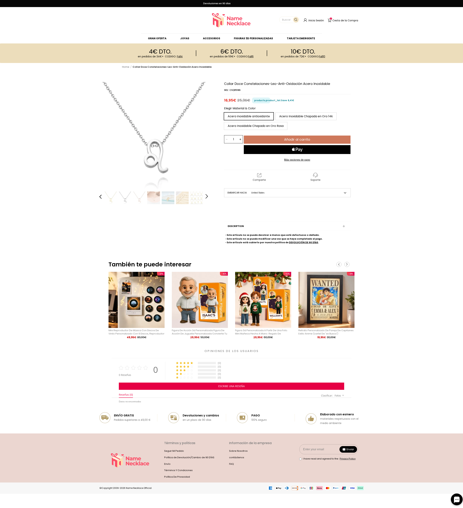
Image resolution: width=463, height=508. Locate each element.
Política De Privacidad (177, 477)
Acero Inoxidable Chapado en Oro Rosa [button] (256, 126)
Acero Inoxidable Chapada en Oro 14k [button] (306, 116)
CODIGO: (174, 56)
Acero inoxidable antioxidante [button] (249, 116)
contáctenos (236, 457)
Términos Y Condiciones (178, 470)
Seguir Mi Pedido (174, 451)
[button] (289, 19)
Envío (167, 464)
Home (125, 67)
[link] (184, 38)
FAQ (231, 464)
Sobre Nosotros (238, 451)
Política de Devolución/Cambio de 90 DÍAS (189, 457)
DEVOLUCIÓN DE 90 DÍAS (303, 242)
